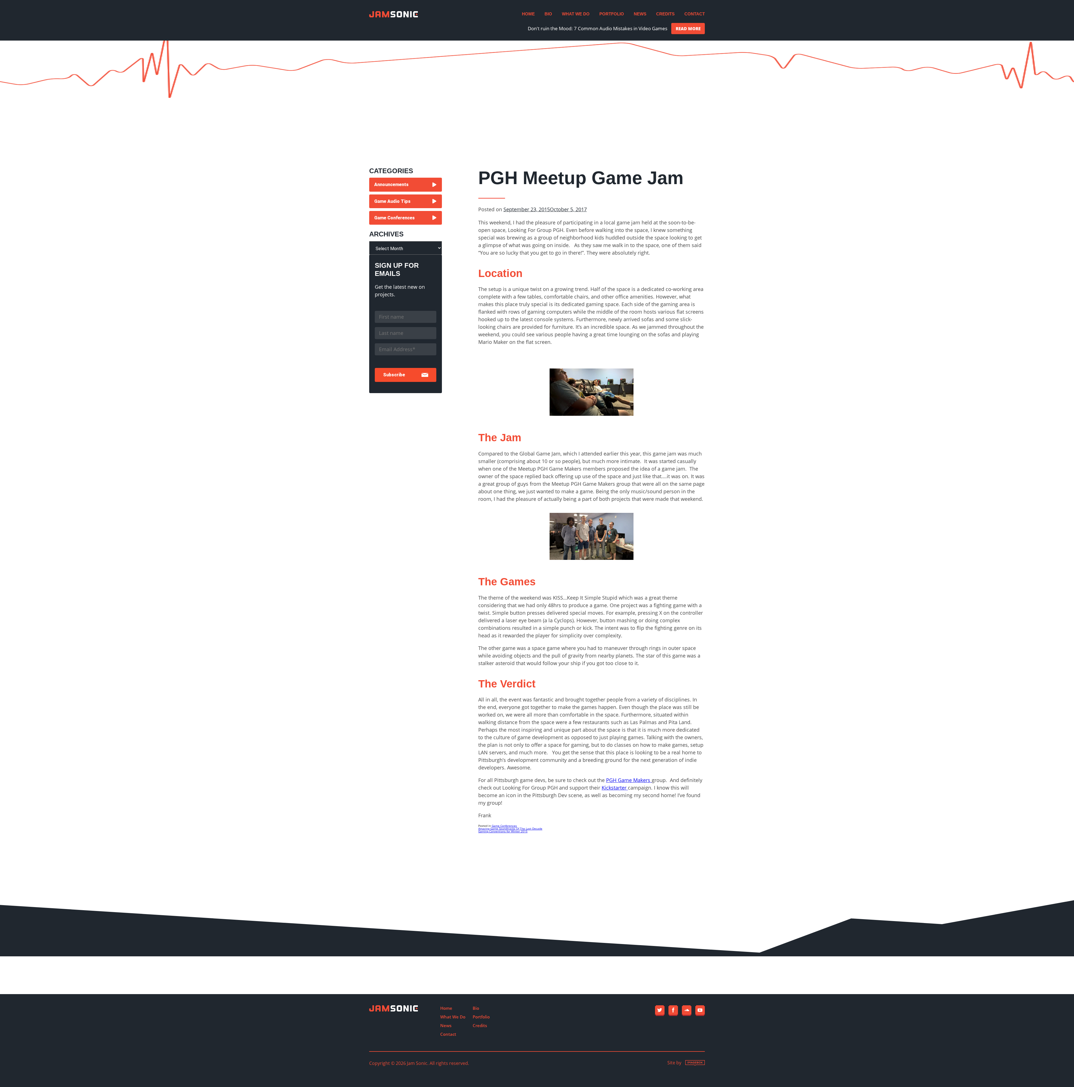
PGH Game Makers (629, 780)
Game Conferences (504, 826)
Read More (688, 28)
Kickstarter (615, 787)
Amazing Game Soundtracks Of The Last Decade (510, 828)
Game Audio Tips (392, 201)
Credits (665, 13)
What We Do (576, 13)
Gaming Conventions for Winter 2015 (502, 831)
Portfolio (611, 13)
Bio (548, 13)
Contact (694, 13)
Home (528, 13)
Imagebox (695, 1063)
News (640, 13)
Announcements (391, 184)
